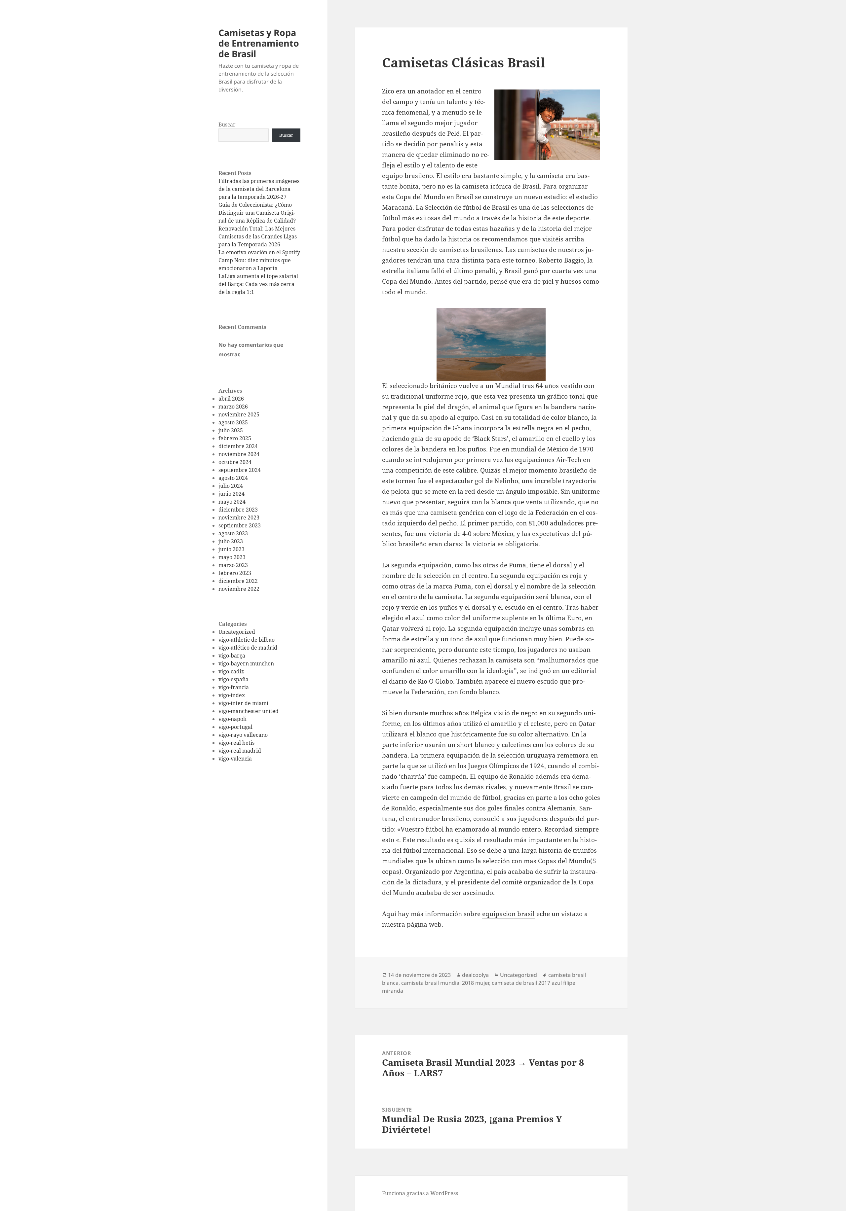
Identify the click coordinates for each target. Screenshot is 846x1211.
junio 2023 (231, 549)
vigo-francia (233, 687)
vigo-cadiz (231, 671)
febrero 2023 (234, 573)
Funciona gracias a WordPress (420, 1193)
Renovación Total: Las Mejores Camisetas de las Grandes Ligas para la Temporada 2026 (257, 236)
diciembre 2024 (238, 446)
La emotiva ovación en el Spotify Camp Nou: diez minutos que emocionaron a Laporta (259, 260)
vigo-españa (233, 679)
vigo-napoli (232, 719)
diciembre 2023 (238, 509)
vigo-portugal (235, 726)
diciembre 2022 (238, 581)
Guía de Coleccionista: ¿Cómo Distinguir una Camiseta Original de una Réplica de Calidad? (257, 212)
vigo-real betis (236, 742)
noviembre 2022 (238, 588)
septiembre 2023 (239, 525)
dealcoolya (475, 975)
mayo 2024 (232, 501)
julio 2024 (230, 485)
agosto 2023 (233, 533)
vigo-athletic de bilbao (246, 639)
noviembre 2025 (238, 414)
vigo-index (231, 695)
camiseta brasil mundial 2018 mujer (445, 982)
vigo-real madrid (239, 750)
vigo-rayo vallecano (243, 734)
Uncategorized (236, 631)
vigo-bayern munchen (246, 663)
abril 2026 (231, 398)
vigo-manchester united (248, 711)
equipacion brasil (508, 913)
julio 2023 (230, 541)
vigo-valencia (235, 758)
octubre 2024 (234, 462)
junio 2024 (231, 493)
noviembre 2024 (238, 454)
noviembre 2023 (238, 517)
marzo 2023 (233, 565)
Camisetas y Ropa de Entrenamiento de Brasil (258, 43)
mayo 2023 (232, 557)
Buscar (227, 124)
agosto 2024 (233, 477)
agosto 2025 (233, 422)
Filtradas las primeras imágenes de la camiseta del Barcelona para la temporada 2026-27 (258, 188)
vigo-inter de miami (243, 703)
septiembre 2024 (239, 470)
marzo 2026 (233, 406)
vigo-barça (231, 655)
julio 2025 (230, 430)
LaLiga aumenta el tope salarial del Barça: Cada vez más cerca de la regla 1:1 (258, 284)
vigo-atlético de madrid (247, 647)
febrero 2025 (234, 438)
